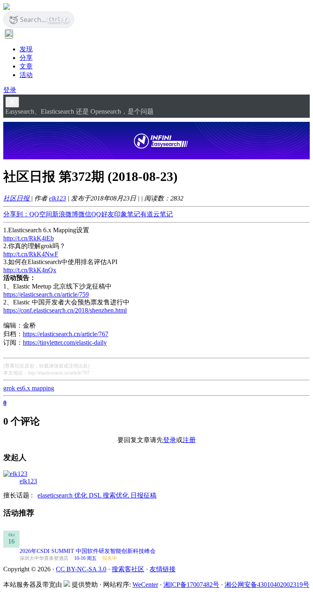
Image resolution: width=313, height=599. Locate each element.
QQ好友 (102, 214)
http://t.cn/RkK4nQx (29, 269)
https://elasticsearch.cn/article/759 (46, 294)
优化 (81, 495)
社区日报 (17, 198)
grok (10, 388)
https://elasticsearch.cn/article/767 (65, 333)
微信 (84, 214)
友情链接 (163, 569)
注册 (189, 439)
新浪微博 (65, 214)
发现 (26, 49)
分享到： (16, 214)
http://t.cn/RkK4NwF (30, 254)
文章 (26, 66)
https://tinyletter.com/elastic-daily (65, 342)
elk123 (57, 198)
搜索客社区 (128, 569)
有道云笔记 (156, 214)
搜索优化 (116, 495)
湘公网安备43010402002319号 (267, 584)
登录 (9, 89)
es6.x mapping (35, 388)
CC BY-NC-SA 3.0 (81, 569)
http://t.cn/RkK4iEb (28, 238)
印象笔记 (127, 214)
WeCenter (145, 584)
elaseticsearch (55, 495)
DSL (96, 495)
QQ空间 (40, 214)
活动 (26, 74)
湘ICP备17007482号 (191, 584)
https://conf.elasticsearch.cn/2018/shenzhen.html (65, 310)
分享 (26, 57)
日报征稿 (143, 495)
